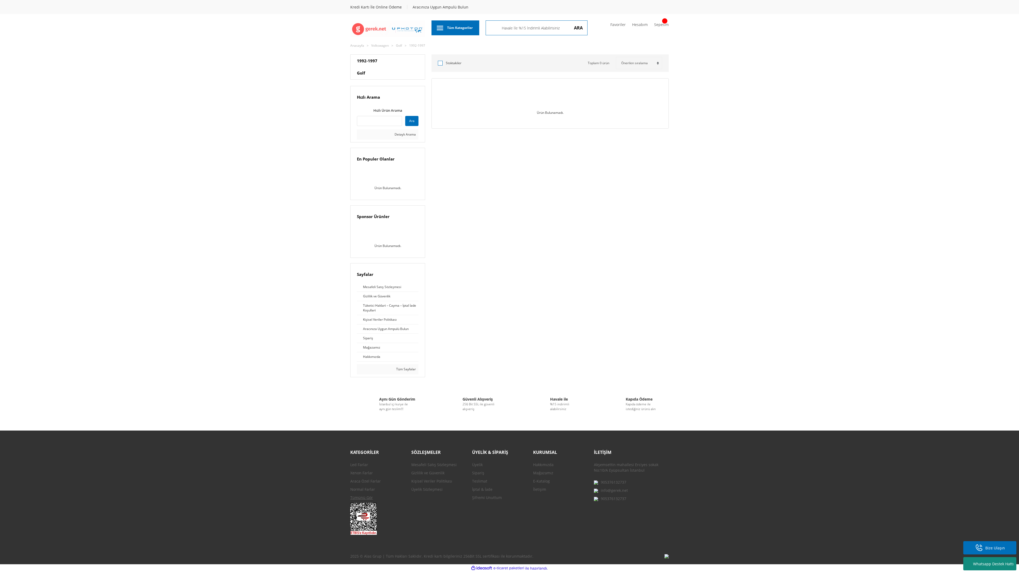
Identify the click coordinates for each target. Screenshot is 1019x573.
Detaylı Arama (405, 134)
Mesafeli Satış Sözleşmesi (434, 464)
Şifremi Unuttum (487, 497)
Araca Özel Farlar (365, 481)
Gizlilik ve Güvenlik (427, 472)
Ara (411, 121)
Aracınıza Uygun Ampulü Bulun (440, 7)
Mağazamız (543, 472)
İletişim (539, 489)
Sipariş (478, 472)
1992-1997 (417, 45)
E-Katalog (541, 481)
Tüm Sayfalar (405, 369)
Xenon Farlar (361, 472)
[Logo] (387, 28)
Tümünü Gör (361, 497)
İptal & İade (482, 489)
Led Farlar (359, 464)
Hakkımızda (543, 464)
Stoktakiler (453, 63)
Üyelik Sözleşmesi (427, 489)
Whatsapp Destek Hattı (993, 563)
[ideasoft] (481, 568)
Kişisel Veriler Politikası (431, 481)
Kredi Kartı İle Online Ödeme (376, 7)
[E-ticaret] (508, 568)
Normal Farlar (362, 489)
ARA (578, 28)
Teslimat (479, 481)
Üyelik (477, 464)
